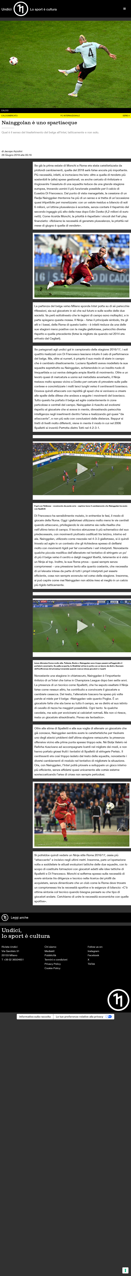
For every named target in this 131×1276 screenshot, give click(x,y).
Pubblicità (50, 955)
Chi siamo (50, 946)
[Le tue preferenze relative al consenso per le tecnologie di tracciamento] (125, 1270)
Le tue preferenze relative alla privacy (79, 1016)
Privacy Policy (53, 963)
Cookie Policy (52, 968)
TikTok (91, 963)
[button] (124, 9)
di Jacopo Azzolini (12, 151)
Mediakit (49, 951)
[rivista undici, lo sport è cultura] (29, 9)
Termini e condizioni (56, 959)
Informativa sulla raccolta (35, 1016)
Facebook (93, 955)
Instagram (93, 951)
